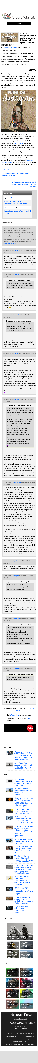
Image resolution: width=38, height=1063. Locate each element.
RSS (18, 1023)
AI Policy (25, 1022)
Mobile (24, 1028)
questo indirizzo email (9, 243)
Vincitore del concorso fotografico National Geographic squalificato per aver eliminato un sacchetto (23, 184)
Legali (9, 1022)
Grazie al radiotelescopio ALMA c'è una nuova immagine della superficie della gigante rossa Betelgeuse (23, 802)
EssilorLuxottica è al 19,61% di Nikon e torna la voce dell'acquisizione (23, 811)
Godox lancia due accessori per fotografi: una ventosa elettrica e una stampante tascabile (23, 819)
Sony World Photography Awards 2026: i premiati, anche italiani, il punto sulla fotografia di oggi (23, 766)
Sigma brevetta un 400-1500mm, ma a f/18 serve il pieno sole (23, 841)
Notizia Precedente (9, 170)
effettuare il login (14, 715)
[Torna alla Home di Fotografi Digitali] (19, 19)
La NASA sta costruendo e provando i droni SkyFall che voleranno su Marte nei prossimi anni (23, 900)
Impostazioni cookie (27, 1023)
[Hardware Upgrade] (17, 1016)
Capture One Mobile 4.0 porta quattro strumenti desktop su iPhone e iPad (23, 849)
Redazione (13, 1023)
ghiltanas (17, 561)
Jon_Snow (17, 482)
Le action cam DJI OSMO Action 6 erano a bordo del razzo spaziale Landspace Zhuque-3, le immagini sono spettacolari (23, 831)
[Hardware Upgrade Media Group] (20, 1020)
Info (28, 230)
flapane (16, 274)
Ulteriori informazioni (29, 1036)
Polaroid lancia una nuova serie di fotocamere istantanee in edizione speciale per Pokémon (23, 880)
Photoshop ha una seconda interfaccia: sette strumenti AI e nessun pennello (23, 791)
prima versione (19, 143)
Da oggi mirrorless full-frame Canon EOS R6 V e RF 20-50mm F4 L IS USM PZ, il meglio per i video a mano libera (23, 755)
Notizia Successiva (28, 179)
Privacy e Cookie (17, 1022)
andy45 (16, 315)
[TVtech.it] (28, 1016)
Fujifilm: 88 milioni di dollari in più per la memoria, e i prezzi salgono (22, 909)
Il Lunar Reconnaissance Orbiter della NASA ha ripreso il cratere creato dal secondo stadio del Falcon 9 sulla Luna (23, 869)
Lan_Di (16, 353)
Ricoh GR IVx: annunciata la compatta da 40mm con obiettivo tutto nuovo (23, 782)
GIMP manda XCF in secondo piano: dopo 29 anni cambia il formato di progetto (23, 891)
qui (29, 718)
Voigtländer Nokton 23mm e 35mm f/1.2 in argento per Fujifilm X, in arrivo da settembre (23, 859)
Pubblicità (32, 1022)
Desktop (14, 1028)
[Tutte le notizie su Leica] (20, 731)
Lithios (16, 250)
